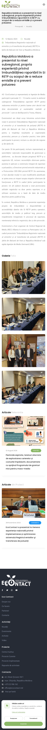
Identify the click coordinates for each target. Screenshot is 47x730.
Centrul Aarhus (8, 652)
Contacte (5, 615)
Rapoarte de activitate (10, 665)
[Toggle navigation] (44, 4)
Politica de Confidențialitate (18, 712)
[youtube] (17, 590)
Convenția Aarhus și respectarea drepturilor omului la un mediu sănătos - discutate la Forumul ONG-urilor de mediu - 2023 (22, 532)
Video (4, 640)
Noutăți (29, 26)
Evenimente (6, 631)
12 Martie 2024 (11, 39)
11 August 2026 (11, 450)
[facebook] (3, 590)
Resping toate (13, 718)
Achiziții (5, 636)
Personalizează (33, 718)
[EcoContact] (11, 4)
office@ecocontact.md (14, 688)
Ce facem (6, 606)
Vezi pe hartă (10, 692)
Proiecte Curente (8, 656)
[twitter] (8, 590)
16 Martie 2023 (11, 522)
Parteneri (5, 611)
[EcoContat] (23, 580)
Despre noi (6, 602)
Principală (19, 26)
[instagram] (13, 590)
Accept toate (23, 724)
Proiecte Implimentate (11, 661)
